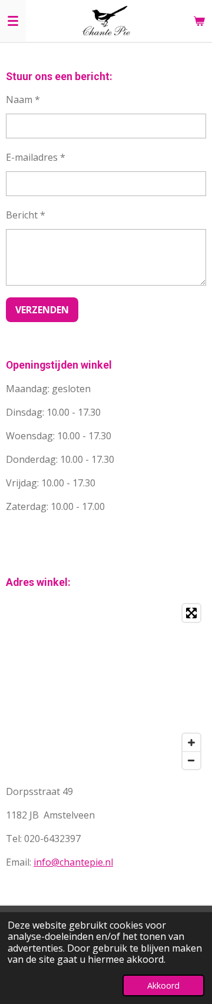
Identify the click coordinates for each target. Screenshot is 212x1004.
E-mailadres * (35, 157)
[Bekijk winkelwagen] (199, 20)
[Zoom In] (191, 742)
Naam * (23, 99)
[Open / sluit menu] (13, 20)
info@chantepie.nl (73, 862)
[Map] (106, 686)
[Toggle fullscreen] (191, 613)
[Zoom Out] (191, 760)
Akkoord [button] (163, 985)
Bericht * (25, 214)
